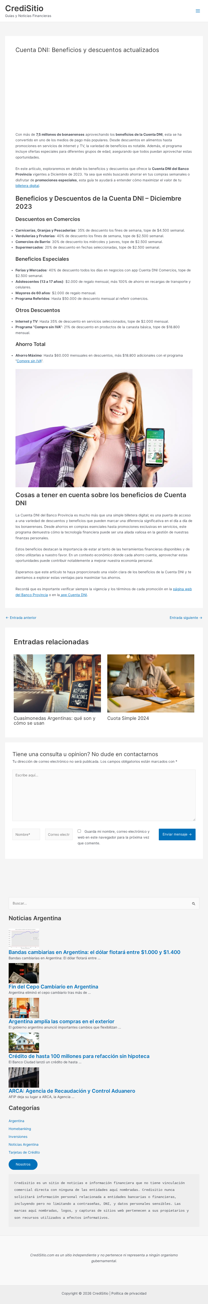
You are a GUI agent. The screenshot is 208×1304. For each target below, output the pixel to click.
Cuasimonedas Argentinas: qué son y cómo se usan (54, 720)
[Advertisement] (104, 96)
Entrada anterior (21, 618)
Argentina (16, 1121)
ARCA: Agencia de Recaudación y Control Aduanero (72, 1091)
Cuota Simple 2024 (128, 718)
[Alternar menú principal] (198, 11)
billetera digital (27, 186)
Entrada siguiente (186, 618)
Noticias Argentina (24, 1144)
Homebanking (20, 1129)
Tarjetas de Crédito (24, 1152)
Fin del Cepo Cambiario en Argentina (53, 987)
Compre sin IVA (29, 361)
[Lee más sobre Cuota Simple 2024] (150, 683)
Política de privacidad (128, 1293)
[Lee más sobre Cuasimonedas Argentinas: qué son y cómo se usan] (57, 683)
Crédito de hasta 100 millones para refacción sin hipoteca (79, 1056)
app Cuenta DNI (73, 595)
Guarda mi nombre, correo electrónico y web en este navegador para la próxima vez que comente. (114, 837)
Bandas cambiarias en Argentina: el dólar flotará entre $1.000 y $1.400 (94, 952)
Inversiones (18, 1137)
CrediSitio (24, 8)
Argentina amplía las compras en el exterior (61, 1021)
